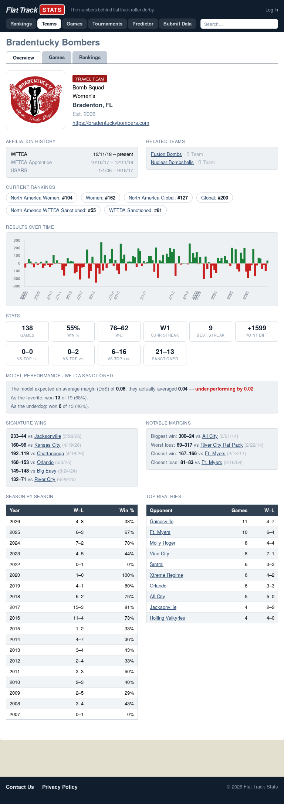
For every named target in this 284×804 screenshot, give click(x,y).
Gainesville (161, 521)
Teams (49, 23)
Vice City (159, 553)
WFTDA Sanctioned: (135, 210)
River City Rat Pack (221, 444)
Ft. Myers (215, 453)
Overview (23, 57)
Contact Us (20, 786)
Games (74, 23)
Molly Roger (162, 542)
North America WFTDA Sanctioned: (53, 210)
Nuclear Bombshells (172, 162)
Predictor (142, 23)
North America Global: (158, 197)
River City (44, 479)
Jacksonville (47, 435)
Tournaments (107, 23)
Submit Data (177, 23)
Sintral (156, 564)
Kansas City (47, 444)
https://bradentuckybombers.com (110, 122)
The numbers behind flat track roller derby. (112, 9)
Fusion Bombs (166, 153)
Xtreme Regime (166, 574)
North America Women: (41, 197)
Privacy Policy (60, 786)
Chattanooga (50, 453)
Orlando (45, 462)
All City (210, 435)
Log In (272, 9)
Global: (214, 197)
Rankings (21, 23)
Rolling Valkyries (167, 617)
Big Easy (47, 470)
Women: (100, 197)
